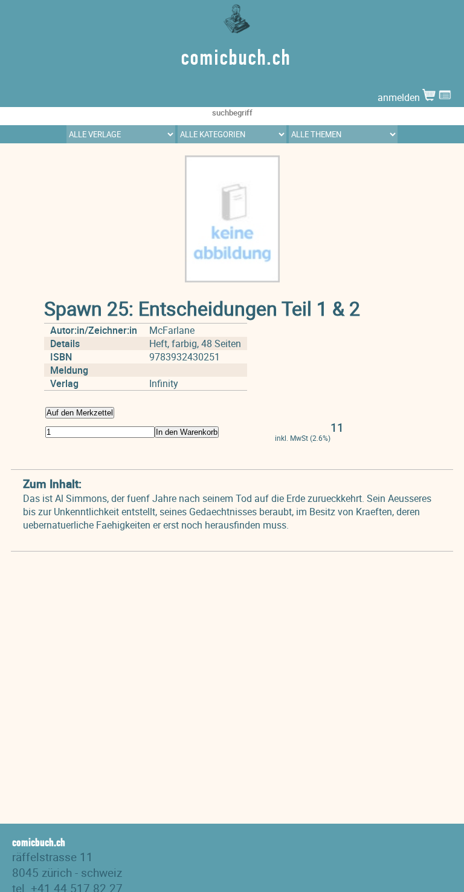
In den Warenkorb (187, 432)
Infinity (163, 383)
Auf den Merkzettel (80, 412)
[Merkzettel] (445, 97)
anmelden (400, 97)
